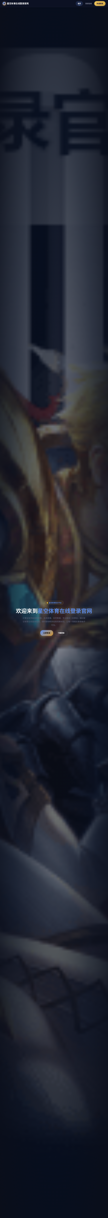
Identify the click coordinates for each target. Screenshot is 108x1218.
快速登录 (100, 3)
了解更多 (61, 633)
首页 (79, 3)
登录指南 (88, 3)
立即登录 (46, 633)
